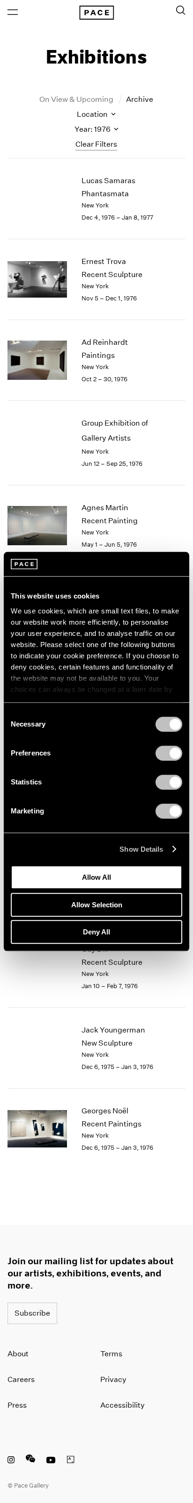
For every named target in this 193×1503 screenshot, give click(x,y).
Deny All (96, 932)
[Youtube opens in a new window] (51, 1460)
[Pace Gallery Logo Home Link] (96, 13)
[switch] (169, 753)
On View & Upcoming (77, 99)
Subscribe (32, 1313)
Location (93, 114)
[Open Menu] (12, 12)
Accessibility (122, 1405)
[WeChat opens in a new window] (30, 1460)
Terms (111, 1353)
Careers (21, 1379)
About (18, 1353)
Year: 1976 (93, 129)
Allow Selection (96, 905)
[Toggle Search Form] (181, 10)
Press (17, 1405)
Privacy (113, 1379)
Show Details (141, 849)
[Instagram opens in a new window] (11, 1460)
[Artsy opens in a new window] (70, 1460)
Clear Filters (96, 144)
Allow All (96, 877)
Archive (139, 99)
